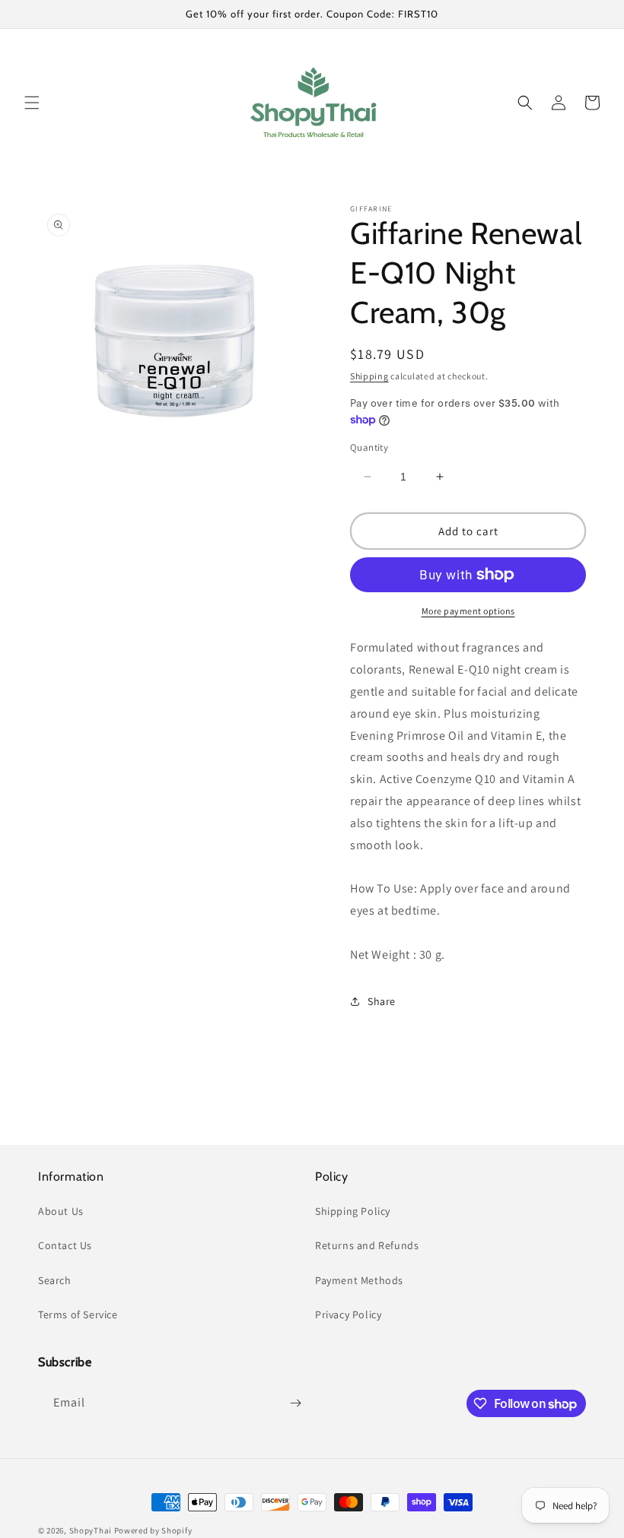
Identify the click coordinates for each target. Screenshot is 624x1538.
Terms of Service (78, 1314)
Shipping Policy (352, 1211)
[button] (32, 102)
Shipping (369, 376)
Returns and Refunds (367, 1245)
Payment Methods (359, 1280)
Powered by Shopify (153, 1530)
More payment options (468, 611)
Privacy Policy (348, 1314)
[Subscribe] (295, 1403)
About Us (61, 1211)
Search (55, 1280)
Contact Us (65, 1245)
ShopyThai (90, 1530)
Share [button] (382, 1001)
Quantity (369, 447)
